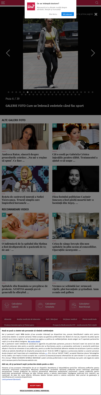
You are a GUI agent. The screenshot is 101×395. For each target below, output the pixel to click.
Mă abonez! (67, 14)
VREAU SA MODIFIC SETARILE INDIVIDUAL (34, 391)
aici (46, 353)
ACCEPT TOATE (35, 386)
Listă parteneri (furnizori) (11, 379)
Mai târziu (53, 14)
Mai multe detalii (34, 341)
